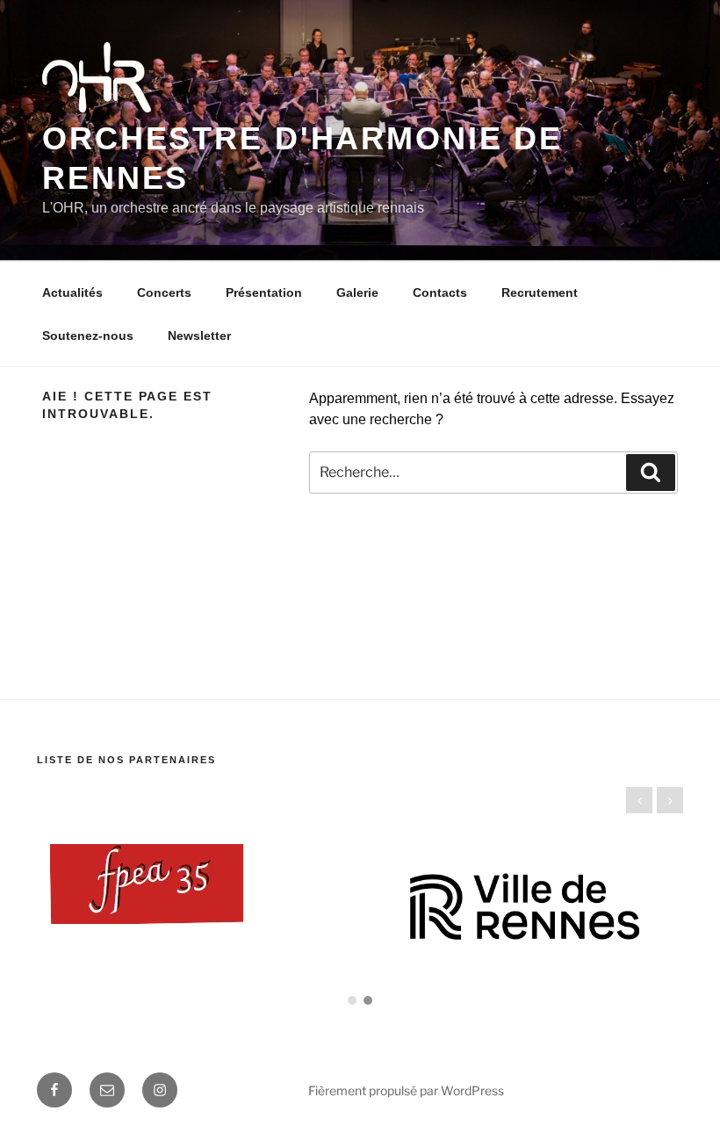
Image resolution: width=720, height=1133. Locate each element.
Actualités (72, 292)
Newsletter (199, 335)
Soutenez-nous (87, 335)
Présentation (264, 292)
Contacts (440, 292)
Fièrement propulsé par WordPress (406, 1090)
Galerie (357, 292)
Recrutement (539, 292)
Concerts (164, 292)
